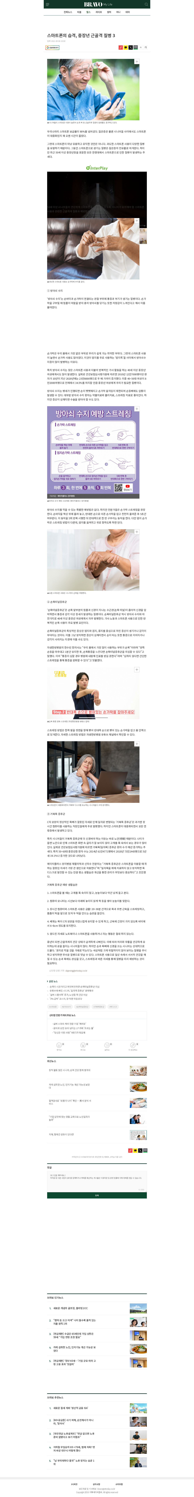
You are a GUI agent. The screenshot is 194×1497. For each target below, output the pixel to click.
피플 (79, 12)
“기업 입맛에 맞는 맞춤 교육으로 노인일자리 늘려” (69, 1118)
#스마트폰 (53, 1006)
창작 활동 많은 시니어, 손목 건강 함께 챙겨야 (69, 1070)
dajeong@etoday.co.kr (76, 970)
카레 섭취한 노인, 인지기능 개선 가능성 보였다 (69, 1086)
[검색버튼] (146, 4)
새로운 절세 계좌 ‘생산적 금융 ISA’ (70, 1408)
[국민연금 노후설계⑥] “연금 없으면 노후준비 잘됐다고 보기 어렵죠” (73, 1435)
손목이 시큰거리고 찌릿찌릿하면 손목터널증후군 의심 (74, 986)
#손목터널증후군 (82, 1006)
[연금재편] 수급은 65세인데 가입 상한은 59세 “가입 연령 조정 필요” (73, 1335)
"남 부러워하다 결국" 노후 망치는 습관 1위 (73, 1462)
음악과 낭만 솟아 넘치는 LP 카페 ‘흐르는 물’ (73, 1028)
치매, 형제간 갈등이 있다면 (61, 1134)
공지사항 (96, 1484)
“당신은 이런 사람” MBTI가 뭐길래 (69, 1032)
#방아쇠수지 (66, 1006)
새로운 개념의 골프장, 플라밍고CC (70, 1308)
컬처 (109, 12)
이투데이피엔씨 (95, 1492)
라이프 (99, 12)
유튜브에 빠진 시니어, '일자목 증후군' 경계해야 (71, 990)
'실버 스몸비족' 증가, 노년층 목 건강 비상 (68, 994)
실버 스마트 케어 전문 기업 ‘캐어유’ (69, 1023)
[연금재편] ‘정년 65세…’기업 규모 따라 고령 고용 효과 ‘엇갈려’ (74, 1362)
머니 (118, 12)
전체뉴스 (68, 12)
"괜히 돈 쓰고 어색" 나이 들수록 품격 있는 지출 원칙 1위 (74, 1321)
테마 (128, 12)
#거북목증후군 (99, 1006)
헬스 (88, 12)
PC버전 (74, 1484)
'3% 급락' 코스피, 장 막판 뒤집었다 (66, 998)
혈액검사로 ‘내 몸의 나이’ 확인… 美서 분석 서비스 (70, 1102)
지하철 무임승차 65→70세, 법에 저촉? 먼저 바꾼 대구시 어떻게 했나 (74, 1448)
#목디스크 (113, 1006)
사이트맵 (119, 1484)
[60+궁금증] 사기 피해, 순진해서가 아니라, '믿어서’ (73, 1421)
